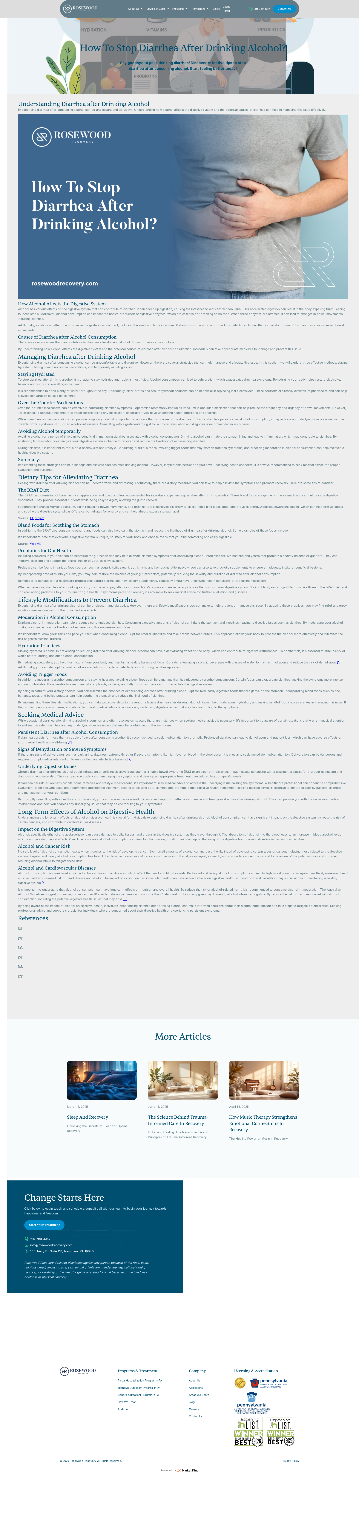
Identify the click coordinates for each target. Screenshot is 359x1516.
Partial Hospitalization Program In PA (140, 1380)
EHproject (37, 518)
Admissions (198, 8)
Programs (178, 8)
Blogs (216, 8)
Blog (192, 1402)
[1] (338, 662)
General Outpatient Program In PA (138, 1394)
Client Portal (226, 8)
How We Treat (127, 1402)
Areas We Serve (199, 1394)
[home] (93, 8)
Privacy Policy (290, 1460)
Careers (194, 1409)
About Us (133, 8)
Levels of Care (156, 8)
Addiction (123, 1409)
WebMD (36, 544)
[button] (136, 8)
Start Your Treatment (44, 1225)
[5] (44, 883)
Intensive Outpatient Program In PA (139, 1387)
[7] (70, 742)
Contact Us (284, 8)
